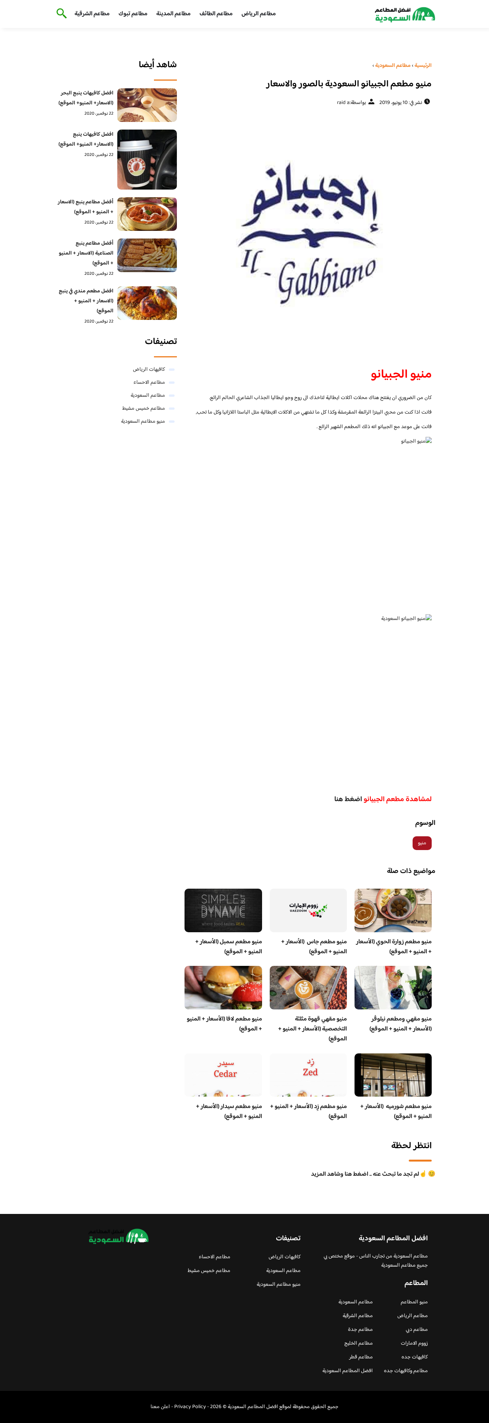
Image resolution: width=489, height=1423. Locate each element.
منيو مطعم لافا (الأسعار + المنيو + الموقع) (224, 1024)
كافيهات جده (415, 1357)
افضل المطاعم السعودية (347, 1371)
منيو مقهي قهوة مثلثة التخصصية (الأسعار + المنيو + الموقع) (312, 1029)
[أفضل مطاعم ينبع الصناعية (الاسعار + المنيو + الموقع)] (147, 255)
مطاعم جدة (360, 1329)
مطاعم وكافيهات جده (406, 1371)
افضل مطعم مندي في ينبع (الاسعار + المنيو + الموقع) (86, 301)
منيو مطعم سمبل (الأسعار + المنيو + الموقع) (228, 947)
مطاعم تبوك (132, 14)
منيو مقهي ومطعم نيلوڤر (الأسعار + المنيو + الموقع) (400, 1024)
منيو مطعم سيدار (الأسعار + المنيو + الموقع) (229, 1112)
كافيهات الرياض (149, 369)
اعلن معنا (160, 1407)
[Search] (60, 14)
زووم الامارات (414, 1343)
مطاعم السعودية (148, 395)
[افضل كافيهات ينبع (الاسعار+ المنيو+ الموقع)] (147, 160)
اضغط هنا (348, 799)
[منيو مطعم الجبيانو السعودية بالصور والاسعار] (308, 233)
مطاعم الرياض (258, 14)
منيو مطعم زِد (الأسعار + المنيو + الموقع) (308, 1112)
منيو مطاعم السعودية (143, 421)
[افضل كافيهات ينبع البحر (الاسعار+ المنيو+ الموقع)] (147, 105)
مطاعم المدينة (173, 14)
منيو (422, 843)
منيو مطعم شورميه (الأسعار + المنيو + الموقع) (396, 1112)
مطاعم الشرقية (92, 14)
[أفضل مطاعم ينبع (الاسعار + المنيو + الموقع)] (147, 214)
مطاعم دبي (417, 1329)
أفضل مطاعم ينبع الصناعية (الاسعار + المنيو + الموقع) (86, 253)
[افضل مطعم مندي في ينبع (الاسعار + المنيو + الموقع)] (147, 303)
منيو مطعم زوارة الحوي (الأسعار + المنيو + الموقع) (394, 947)
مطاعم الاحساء (149, 382)
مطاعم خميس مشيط (143, 408)
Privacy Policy (190, 1407)
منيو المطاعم (414, 1302)
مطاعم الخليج (358, 1343)
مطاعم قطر (361, 1357)
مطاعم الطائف (216, 14)
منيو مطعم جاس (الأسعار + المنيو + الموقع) (314, 947)
